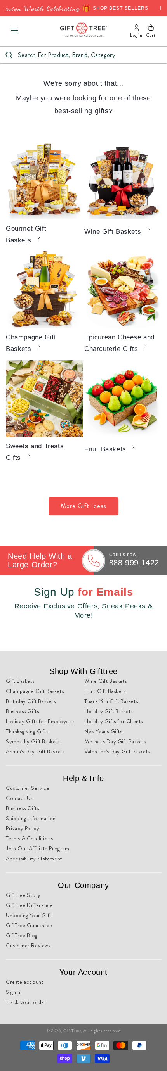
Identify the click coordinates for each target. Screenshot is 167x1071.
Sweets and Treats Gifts (35, 451)
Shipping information (31, 818)
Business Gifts (22, 711)
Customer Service (28, 788)
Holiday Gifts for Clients (113, 721)
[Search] (8, 55)
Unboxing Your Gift (28, 915)
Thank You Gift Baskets (111, 701)
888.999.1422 (134, 562)
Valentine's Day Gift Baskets (117, 751)
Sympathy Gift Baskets (33, 741)
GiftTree (72, 1030)
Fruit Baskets (105, 449)
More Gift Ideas (83, 505)
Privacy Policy (22, 828)
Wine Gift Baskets (112, 231)
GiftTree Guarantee (29, 925)
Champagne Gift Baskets (31, 342)
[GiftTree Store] (83, 30)
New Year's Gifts (103, 731)
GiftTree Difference (29, 905)
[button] (14, 31)
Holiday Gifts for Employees (40, 721)
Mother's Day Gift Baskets (115, 741)
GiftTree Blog (22, 935)
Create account (24, 982)
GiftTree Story (23, 895)
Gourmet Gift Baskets (26, 234)
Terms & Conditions (29, 838)
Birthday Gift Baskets (31, 701)
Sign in (14, 992)
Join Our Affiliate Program (38, 848)
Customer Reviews (28, 945)
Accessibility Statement (34, 858)
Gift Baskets (20, 681)
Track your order (26, 1002)
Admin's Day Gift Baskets (35, 751)
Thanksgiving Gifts (27, 731)
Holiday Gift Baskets (108, 711)
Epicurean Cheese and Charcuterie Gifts (119, 342)
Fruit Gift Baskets (104, 691)
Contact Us (19, 798)
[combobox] (83, 55)
